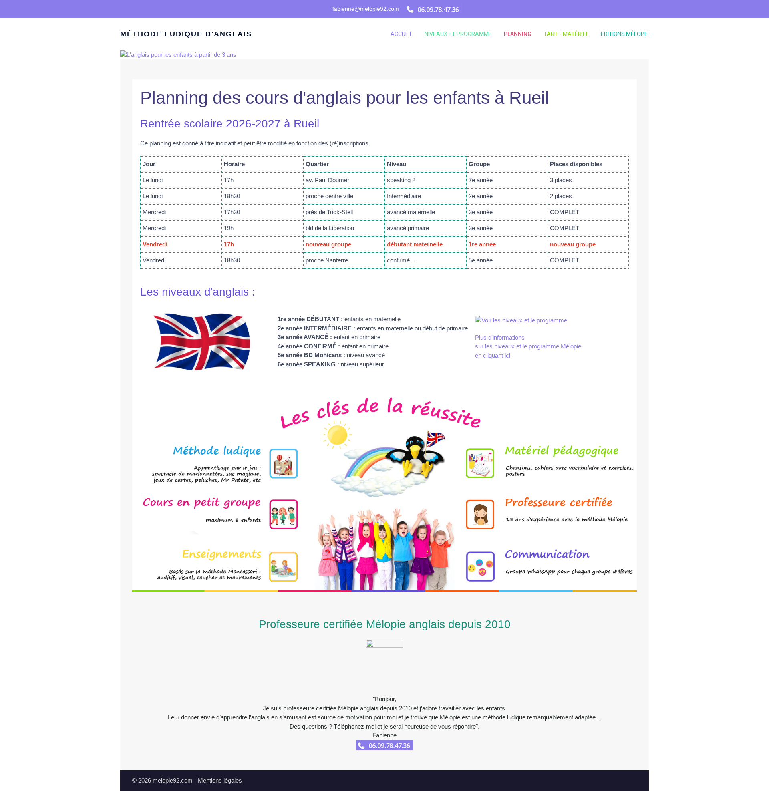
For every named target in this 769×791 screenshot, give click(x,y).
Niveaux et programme (458, 34)
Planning (517, 34)
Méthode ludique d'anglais (186, 34)
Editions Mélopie (625, 34)
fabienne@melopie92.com (365, 9)
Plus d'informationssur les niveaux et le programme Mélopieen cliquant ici (528, 346)
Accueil (402, 34)
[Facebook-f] (309, 9)
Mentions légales (220, 780)
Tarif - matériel (566, 34)
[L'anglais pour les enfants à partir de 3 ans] (178, 54)
